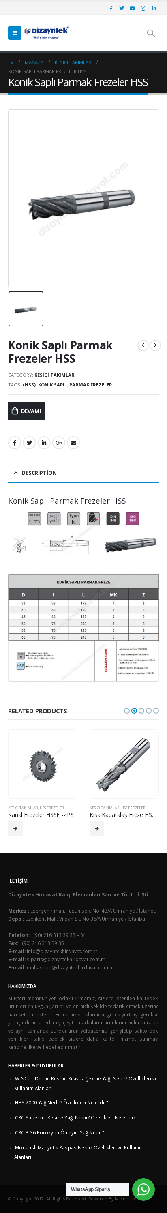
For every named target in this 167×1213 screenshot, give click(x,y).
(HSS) (29, 384)
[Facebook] (111, 8)
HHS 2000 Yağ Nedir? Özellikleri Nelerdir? (61, 1102)
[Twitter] (121, 8)
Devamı (31, 411)
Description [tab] (39, 472)
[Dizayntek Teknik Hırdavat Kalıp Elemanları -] (46, 32)
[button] (127, 711)
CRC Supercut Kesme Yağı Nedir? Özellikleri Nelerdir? (75, 1117)
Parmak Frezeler (90, 384)
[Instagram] (143, 8)
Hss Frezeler (52, 807)
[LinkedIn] (154, 8)
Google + (58, 442)
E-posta (73, 442)
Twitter (29, 442)
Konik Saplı (52, 384)
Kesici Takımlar (54, 375)
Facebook (14, 442)
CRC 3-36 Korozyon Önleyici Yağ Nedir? (59, 1132)
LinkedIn (44, 442)
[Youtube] (132, 8)
